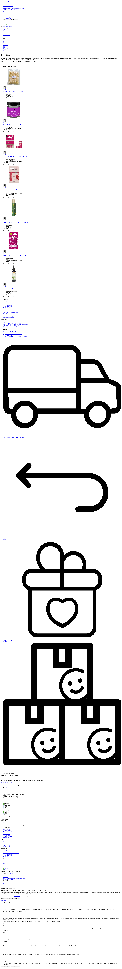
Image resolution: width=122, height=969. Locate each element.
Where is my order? (9, 12)
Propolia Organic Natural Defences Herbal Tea (12, 334)
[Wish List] (4, 37)
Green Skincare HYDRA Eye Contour (11, 325)
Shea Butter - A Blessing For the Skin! (10, 316)
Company (5, 882)
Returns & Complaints (7, 831)
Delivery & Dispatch (7, 830)
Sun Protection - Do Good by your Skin (11, 312)
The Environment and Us (8, 305)
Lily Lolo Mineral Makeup (8, 322)
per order (10, 9)
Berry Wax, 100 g (13, 91)
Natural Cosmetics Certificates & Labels (11, 304)
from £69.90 (13, 8)
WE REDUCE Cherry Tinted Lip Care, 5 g (15, 156)
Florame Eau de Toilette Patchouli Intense (11, 326)
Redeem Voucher (6, 846)
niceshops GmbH (9, 873)
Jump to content (6, 2)
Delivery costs (8, 14)
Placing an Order (6, 829)
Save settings (3, 966)
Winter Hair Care (6, 313)
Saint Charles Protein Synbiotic (9, 332)
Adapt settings (17, 898)
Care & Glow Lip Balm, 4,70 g (15, 255)
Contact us (8, 17)
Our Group (5, 862)
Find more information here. (6, 782)
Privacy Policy (6, 877)
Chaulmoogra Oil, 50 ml (14, 288)
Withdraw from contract (5, 886)
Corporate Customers (7, 836)
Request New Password (8, 844)
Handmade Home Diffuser (8, 314)
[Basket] (62, 39)
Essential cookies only (9, 898)
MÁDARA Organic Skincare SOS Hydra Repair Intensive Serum (16, 324)
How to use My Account (8, 837)
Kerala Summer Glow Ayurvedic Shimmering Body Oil (14, 331)
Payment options (9, 16)
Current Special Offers (7, 306)
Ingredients (5, 302)
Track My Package (7, 845)
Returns (7, 13)
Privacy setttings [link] (6, 880)
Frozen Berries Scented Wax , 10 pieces (16, 125)
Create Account (6, 843)
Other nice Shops (6, 883)
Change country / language (15, 871)
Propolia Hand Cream (7, 335)
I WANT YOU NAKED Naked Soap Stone (12, 323)
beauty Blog (5, 301)
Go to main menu (6, 1)
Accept (2, 898)
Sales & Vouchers (6, 834)
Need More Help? (6, 835)
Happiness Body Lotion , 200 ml (15, 222)
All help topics (8, 18)
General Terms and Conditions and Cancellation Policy (14, 878)
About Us (5, 860)
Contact (4, 863)
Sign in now (5, 30)
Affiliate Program (6, 307)
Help (4, 11)
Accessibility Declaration (8, 879)
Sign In (4, 841)
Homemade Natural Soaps (8, 317)
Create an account (6, 35)
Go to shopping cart (7, 3)
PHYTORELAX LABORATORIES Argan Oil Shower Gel (15, 336)
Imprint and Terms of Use (8, 875)
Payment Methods (6, 832)
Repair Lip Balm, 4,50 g (11, 189)
